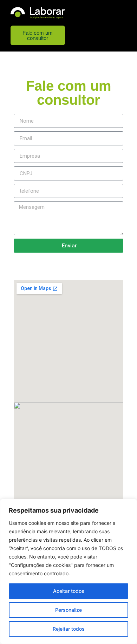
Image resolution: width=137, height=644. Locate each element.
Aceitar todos (68, 591)
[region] (68, 571)
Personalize (68, 610)
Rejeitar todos (69, 629)
